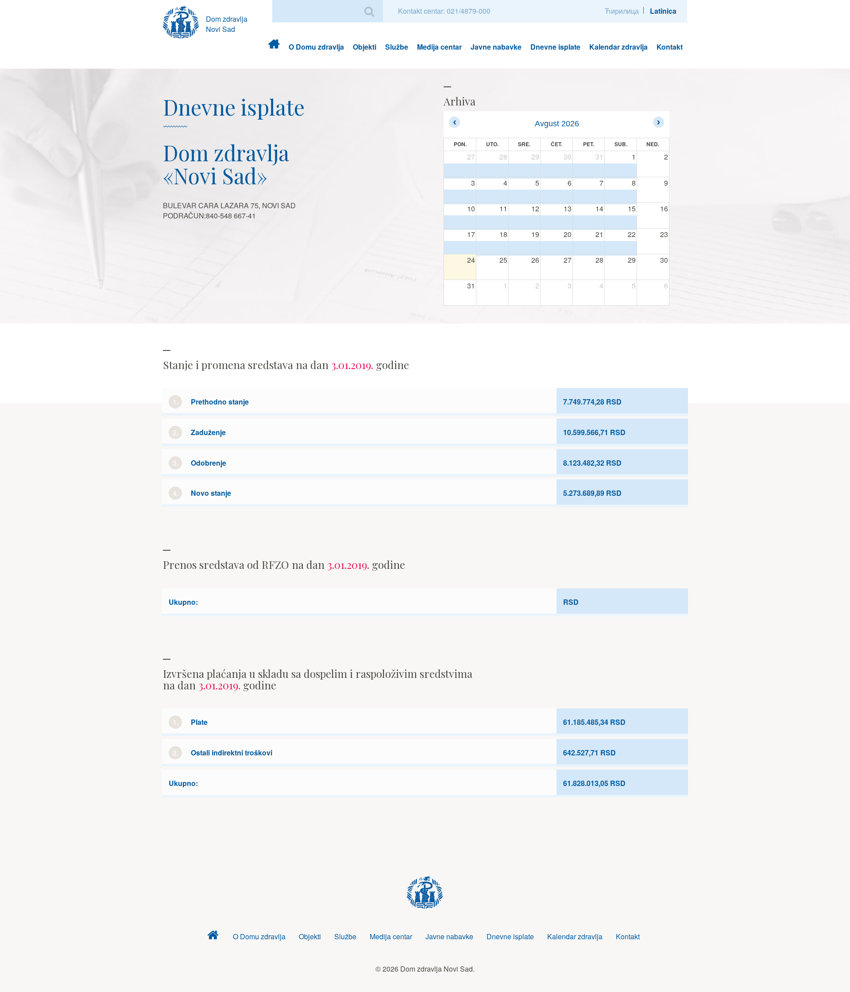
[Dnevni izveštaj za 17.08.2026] (460, 248)
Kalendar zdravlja (618, 47)
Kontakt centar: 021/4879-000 (444, 11)
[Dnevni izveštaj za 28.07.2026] (492, 170)
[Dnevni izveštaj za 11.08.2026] (492, 222)
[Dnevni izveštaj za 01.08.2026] (621, 170)
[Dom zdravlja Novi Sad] (184, 21)
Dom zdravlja (274, 47)
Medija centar (439, 47)
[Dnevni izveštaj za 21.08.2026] (589, 248)
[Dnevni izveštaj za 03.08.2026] (460, 197)
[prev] (454, 122)
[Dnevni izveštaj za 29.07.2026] (525, 170)
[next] (658, 122)
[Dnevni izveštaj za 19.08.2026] (525, 248)
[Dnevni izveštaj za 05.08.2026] (525, 197)
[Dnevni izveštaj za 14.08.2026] (589, 222)
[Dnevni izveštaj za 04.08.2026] (492, 197)
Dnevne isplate (555, 47)
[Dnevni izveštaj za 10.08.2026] (460, 222)
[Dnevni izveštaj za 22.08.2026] (621, 248)
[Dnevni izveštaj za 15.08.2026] (621, 222)
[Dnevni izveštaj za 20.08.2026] (556, 248)
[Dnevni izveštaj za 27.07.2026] (460, 170)
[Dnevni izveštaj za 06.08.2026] (556, 197)
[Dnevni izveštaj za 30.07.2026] (556, 170)
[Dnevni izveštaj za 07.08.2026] (589, 197)
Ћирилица (622, 11)
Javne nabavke (496, 47)
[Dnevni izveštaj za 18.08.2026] (492, 248)
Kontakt (670, 47)
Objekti (364, 47)
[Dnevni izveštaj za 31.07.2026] (589, 170)
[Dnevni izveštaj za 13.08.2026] (556, 222)
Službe (396, 47)
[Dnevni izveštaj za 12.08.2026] (525, 222)
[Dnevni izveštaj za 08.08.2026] (621, 197)
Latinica (663, 11)
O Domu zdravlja (316, 47)
